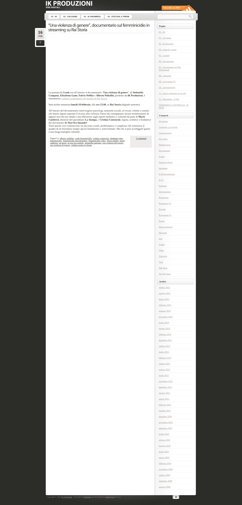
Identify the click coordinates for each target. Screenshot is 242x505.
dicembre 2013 (165, 340)
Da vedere (163, 139)
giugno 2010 (164, 440)
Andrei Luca (110, 497)
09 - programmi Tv (167, 81)
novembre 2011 (166, 381)
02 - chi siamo (165, 38)
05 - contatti (164, 55)
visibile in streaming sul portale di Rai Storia (84, 98)
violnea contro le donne (81, 145)
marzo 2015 (164, 299)
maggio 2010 (165, 446)
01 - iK (162, 32)
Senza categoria (165, 227)
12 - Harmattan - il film (169, 99)
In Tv (161, 180)
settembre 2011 (165, 387)
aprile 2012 (164, 375)
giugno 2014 (164, 328)
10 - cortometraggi (167, 87)
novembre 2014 (166, 317)
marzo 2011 (164, 399)
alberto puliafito (67, 138)
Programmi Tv (165, 215)
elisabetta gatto (116, 138)
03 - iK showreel (166, 44)
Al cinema (163, 121)
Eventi (161, 156)
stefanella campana (93, 143)
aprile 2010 (164, 452)
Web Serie (163, 268)
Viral (161, 262)
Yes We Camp (165, 274)
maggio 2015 (165, 293)
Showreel (163, 233)
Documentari (164, 150)
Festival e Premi (166, 162)
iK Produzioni (66, 497)
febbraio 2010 (165, 463)
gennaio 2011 (165, 410)
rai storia (62, 143)
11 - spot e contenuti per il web (172, 93)
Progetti (162, 209)
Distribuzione (165, 145)
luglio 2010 (164, 434)
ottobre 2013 (164, 346)
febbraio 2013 (165, 358)
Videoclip (163, 256)
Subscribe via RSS (171, 8)
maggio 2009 (165, 487)
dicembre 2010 (165, 416)
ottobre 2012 (164, 364)
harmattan (163, 168)
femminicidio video (97, 140)
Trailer (162, 244)
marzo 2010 (164, 457)
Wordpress (87, 497)
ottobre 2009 (164, 475)
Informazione (165, 192)
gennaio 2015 (165, 311)
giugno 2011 (164, 393)
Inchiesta (163, 186)
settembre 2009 (165, 481)
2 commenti (141, 138)
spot (160, 238)
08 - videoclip (165, 76)
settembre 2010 (165, 428)
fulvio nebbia (113, 140)
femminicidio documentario (75, 140)
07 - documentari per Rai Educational (170, 68)
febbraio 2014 (165, 334)
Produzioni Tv (165, 203)
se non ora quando (75, 143)
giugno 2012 (164, 369)
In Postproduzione (167, 174)
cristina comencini (101, 138)
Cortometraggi (165, 133)
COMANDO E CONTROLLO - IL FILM (174, 106)
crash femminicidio (83, 138)
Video (161, 250)
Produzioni (163, 197)
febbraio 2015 (165, 305)
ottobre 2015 (164, 287)
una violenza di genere (60, 145)
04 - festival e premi (167, 49)
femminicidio (56, 140)
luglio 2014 (164, 322)
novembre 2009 (166, 469)
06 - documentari (166, 61)
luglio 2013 (164, 352)
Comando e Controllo (168, 127)
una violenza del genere (112, 143)
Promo (162, 221)
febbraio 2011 (165, 405)
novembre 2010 (166, 422)
